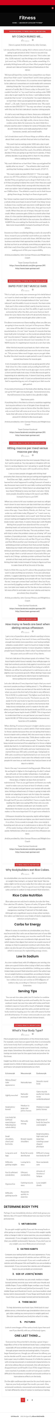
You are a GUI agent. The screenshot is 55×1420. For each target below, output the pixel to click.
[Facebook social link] (21, 2)
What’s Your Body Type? (27, 1030)
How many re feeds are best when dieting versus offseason (27, 626)
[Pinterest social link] (27, 2)
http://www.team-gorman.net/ (27, 268)
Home (14, 23)
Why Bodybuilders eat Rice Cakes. (27, 870)
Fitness (25, 31)
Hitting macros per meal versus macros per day (27, 450)
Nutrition (40, 31)
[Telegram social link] (33, 2)
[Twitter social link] (24, 2)
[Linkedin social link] (30, 2)
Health (32, 31)
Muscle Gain (41, 281)
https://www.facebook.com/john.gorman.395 (27, 265)
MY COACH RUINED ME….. (27, 36)
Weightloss (39, 443)
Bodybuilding (15, 31)
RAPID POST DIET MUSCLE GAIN (27, 286)
